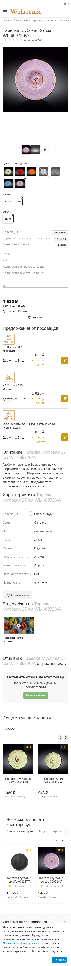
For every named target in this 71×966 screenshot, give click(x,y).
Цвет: (6, 163)
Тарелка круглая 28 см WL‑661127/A (20, 880)
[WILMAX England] (25, 12)
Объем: (7, 211)
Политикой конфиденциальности (22, 943)
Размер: (8, 194)
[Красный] (20, 171)
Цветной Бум (59, 232)
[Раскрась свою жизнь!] (19, 625)
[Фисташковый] (8, 171)
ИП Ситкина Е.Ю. (13, 385)
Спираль (61, 239)
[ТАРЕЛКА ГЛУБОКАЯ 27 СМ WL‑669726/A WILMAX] (35, 79)
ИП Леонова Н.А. (13, 346)
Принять (59, 960)
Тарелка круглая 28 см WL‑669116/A (18, 780)
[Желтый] (43, 171)
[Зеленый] (55, 171)
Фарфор (62, 245)
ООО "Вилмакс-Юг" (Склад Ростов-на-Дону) (29, 423)
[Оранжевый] (31, 171)
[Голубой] (8, 183)
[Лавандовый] (20, 183)
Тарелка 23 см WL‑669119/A (53, 780)
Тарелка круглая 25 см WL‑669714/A (51, 880)
